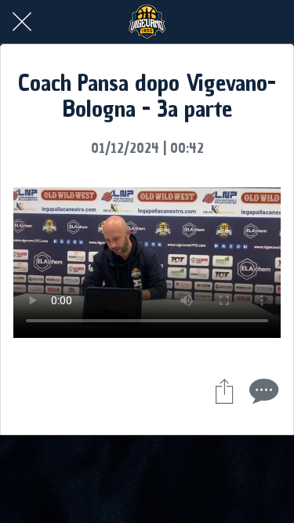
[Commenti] (262, 390)
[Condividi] (224, 390)
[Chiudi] (22, 22)
